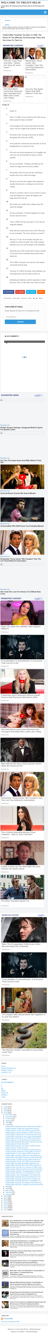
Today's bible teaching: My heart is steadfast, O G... (23, 1181)
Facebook (9, 292)
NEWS (41, 298)
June (7, 1124)
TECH (3, 1097)
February (9, 1192)
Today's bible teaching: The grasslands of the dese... (24, 1171)
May (7, 1186)
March (8, 1190)
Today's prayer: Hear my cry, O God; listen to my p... (23, 1173)
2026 (6, 1107)
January (9, 1194)
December (9, 1115)
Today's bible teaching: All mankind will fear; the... (22, 1163)
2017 (6, 1206)
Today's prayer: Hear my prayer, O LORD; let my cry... (23, 1132)
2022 (6, 1196)
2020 (6, 1200)
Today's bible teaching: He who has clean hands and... (24, 1157)
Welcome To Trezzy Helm (21, 2)
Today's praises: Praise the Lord (16, 1148)
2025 (6, 1109)
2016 (6, 1208)
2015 (6, 1210)
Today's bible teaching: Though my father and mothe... (24, 1184)
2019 (6, 1202)
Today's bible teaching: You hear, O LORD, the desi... (23, 1146)
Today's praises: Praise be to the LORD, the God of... (23, 1152)
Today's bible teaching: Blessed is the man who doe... (24, 1142)
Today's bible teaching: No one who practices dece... (23, 1134)
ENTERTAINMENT (7, 1082)
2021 (6, 1198)
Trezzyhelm (20, 1331)
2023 (6, 1113)
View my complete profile (10, 1321)
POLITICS (4, 1093)
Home (3, 1066)
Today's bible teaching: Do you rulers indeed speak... (23, 1136)
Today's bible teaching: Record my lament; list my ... (23, 1177)
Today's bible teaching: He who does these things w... (24, 1126)
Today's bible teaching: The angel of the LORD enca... (24, 1183)
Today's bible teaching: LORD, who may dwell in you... (23, 1155)
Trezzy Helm (8, 1318)
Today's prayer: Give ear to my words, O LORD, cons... (23, 1167)
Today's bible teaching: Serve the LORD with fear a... (23, 1165)
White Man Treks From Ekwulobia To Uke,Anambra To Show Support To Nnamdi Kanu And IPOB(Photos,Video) (27, 1272)
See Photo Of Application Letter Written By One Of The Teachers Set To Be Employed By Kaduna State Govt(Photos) (26, 1232)
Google (21, 292)
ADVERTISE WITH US (8, 1068)
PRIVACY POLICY (7, 1070)
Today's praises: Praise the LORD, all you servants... (23, 1161)
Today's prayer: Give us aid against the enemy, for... (23, 1175)
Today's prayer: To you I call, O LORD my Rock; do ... (23, 1153)
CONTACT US (6, 1072)
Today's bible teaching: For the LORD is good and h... (23, 1138)
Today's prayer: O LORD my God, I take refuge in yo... (23, 1159)
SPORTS (4, 1095)
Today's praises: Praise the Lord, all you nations (22, 1128)
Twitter (32, 292)
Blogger (35, 1331)
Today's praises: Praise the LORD (17, 1144)
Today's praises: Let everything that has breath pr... (23, 1140)
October (9, 1119)
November (9, 1117)
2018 (6, 1204)
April (7, 1188)
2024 (6, 1111)
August (8, 1121)
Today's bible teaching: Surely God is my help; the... (23, 1179)
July (7, 1122)
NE (2, 1089)
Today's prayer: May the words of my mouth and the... (24, 1169)
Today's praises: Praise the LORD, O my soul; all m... (23, 1130)
